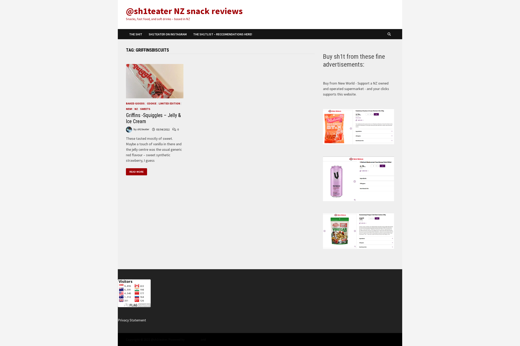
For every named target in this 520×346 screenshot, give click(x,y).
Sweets (145, 109)
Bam (209, 339)
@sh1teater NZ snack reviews (184, 10)
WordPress (192, 339)
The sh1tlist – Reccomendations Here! (222, 34)
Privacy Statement (132, 320)
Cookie (151, 103)
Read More (136, 171)
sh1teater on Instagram (168, 34)
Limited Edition (169, 103)
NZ (136, 109)
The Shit (135, 34)
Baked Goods (135, 103)
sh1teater (143, 129)
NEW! (129, 109)
